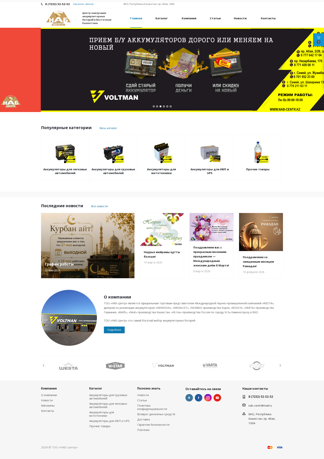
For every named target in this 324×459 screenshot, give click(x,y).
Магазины (48, 405)
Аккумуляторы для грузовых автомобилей (113, 171)
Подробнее (114, 329)
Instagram (208, 397)
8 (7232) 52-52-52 (260, 397)
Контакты (47, 411)
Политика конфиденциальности (152, 407)
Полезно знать (148, 388)
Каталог (95, 388)
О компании (49, 395)
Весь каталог (108, 128)
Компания (49, 388)
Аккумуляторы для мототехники (161, 171)
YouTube (217, 397)
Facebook (198, 397)
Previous (43, 365)
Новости (47, 400)
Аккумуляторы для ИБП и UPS (209, 171)
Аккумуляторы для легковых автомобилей (65, 171)
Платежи (143, 430)
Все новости (99, 206)
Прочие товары (257, 169)
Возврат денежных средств (156, 414)
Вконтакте (189, 397)
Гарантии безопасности (153, 424)
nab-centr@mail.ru (260, 405)
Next (280, 365)
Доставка (143, 419)
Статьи (142, 400)
